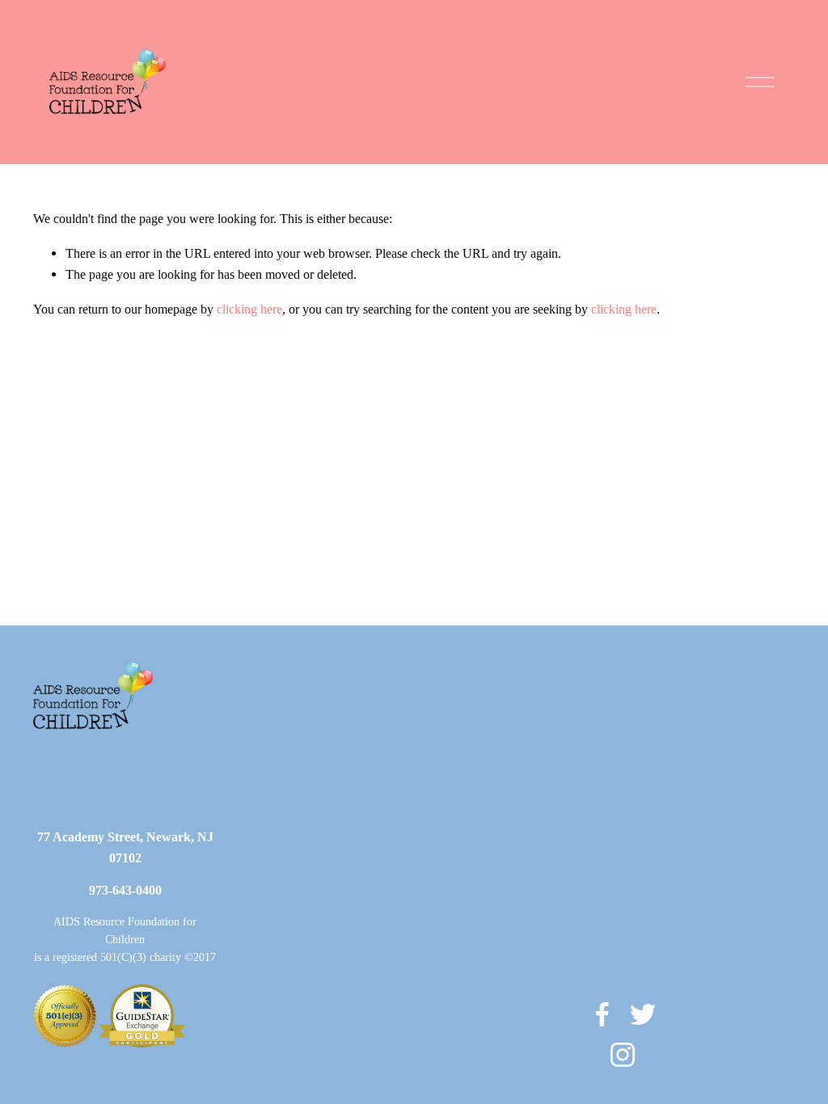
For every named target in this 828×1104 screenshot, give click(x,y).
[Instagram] (623, 1055)
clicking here (249, 309)
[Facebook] (602, 1014)
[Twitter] (643, 1014)
